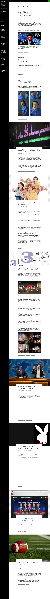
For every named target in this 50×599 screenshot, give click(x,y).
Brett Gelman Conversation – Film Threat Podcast (26, 13)
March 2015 (3, 58)
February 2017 (3, 38)
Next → (31, 588)
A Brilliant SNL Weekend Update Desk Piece (28, 387)
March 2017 (3, 37)
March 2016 (3, 49)
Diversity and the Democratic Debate (26, 519)
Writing (22, 57)
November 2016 (3, 42)
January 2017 (3, 39)
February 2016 (3, 50)
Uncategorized (3, 70)
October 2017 (3, 29)
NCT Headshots (24, 82)
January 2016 (3, 51)
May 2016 (2, 46)
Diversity (23, 531)
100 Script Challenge (22, 573)
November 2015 (3, 52)
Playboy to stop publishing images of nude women (29, 448)
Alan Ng (3, 1)
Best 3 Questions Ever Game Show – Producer (28, 268)
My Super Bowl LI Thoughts (25, 60)
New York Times (28, 452)
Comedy (19, 10)
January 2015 (3, 59)
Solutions (2, 69)
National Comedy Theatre (30, 87)
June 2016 (2, 45)
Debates (20, 531)
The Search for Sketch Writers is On (27, 203)
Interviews (23, 10)
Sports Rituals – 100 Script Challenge (29, 563)
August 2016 (3, 43)
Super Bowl (20, 74)
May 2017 (2, 35)
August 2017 (3, 31)
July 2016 (2, 44)
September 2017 (3, 30)
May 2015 (2, 57)
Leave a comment (28, 17)
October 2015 (3, 53)
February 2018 (3, 28)
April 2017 (2, 36)
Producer (22, 148)
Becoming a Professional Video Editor (29, 151)
